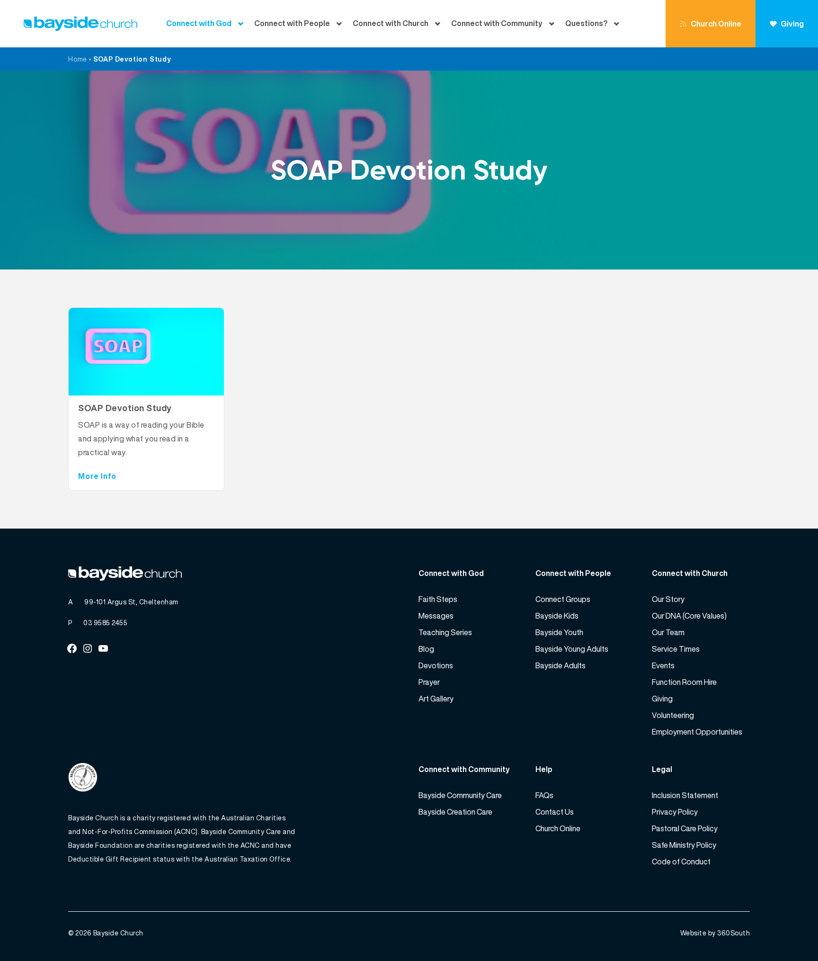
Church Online (716, 23)
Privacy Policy (675, 811)
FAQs (544, 795)
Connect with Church (390, 23)
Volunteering (673, 715)
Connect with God (198, 23)
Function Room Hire (684, 682)
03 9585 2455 (105, 623)
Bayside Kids (556, 615)
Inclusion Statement (685, 795)
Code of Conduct (681, 861)
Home (77, 59)
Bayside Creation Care (455, 811)
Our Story (668, 599)
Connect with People (292, 23)
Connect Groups (562, 599)
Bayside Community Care (460, 795)
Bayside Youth (559, 632)
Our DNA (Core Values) (689, 615)
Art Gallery (435, 698)
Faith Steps (437, 599)
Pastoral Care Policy (685, 828)
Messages (435, 615)
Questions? (586, 23)
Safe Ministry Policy (684, 845)
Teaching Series (445, 632)
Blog (426, 649)
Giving (792, 23)
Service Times (676, 649)
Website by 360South (715, 933)
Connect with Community (496, 23)
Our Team (668, 632)
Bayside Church (118, 933)
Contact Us (554, 811)
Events (663, 665)
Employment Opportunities (697, 731)
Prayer (429, 682)
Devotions (435, 665)
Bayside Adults (560, 665)
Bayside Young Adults (571, 649)
